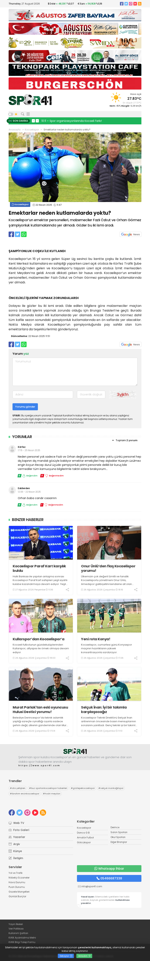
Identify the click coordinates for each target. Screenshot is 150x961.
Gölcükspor (84, 842)
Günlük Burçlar (17, 896)
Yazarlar (18, 837)
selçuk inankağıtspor (110, 788)
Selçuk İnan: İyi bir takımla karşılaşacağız (104, 709)
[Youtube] (135, 3)
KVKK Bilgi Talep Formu (22, 942)
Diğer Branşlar (119, 842)
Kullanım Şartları (18, 933)
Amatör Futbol (85, 837)
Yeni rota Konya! (95, 639)
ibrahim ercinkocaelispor (24, 793)
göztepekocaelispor (83, 788)
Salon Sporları (119, 832)
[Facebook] (121, 3)
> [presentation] (37, 120)
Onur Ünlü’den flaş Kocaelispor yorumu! (108, 568)
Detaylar (65, 955)
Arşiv (16, 844)
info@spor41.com (91, 886)
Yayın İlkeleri (16, 924)
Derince (115, 827)
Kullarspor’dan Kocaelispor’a (38, 639)
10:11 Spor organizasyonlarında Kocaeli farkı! (71, 121)
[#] (75, 751)
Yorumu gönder (25, 407)
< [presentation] (33, 120)
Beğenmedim (52, 475)
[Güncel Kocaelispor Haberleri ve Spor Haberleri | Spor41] (30, 99)
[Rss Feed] (139, 3)
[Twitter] (126, 3)
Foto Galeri (20, 830)
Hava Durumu (17, 882)
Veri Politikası (16, 928)
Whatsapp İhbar (111, 868)
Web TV (18, 823)
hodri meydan (51, 793)
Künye (17, 851)
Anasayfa (15, 129)
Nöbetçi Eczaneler (19, 877)
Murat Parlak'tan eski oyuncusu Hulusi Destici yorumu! (40, 709)
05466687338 (111, 878)
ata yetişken (17, 788)
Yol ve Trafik (15, 873)
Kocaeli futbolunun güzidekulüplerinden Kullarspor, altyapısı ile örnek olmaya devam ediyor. (41, 648)
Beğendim (28, 475)
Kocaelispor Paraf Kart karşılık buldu (39, 568)
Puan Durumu (17, 887)
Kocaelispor (32, 129)
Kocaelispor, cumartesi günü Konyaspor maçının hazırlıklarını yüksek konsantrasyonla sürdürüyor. (106, 648)
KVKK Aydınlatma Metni (22, 937)
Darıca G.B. (83, 832)
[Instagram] (130, 3)
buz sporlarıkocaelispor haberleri (48, 788)
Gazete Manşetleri (19, 891)
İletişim (17, 858)
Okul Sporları (118, 837)
